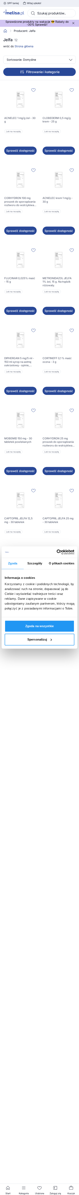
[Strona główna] (5, 31)
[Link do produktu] (20, 120)
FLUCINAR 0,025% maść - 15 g (19, 280)
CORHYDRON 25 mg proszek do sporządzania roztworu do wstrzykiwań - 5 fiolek (58, 442)
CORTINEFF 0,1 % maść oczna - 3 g (57, 360)
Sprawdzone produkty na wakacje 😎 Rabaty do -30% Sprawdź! (37, 23)
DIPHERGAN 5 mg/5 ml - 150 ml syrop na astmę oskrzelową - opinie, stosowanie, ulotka (19, 362)
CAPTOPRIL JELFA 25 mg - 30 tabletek (58, 520)
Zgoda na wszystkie (39, 626)
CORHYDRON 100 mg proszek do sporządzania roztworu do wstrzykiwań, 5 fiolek (20, 201)
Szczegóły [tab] (34, 563)
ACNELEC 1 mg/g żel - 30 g (19, 119)
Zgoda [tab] (12, 563)
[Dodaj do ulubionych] (33, 90)
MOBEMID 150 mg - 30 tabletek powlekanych (18, 440)
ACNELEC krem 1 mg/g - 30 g (58, 199)
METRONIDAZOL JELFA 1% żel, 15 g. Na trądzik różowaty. (57, 282)
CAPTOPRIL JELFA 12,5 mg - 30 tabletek (18, 520)
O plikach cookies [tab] (61, 563)
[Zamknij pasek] (73, 23)
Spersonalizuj (37, 639)
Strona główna (24, 46)
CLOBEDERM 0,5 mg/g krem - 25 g (57, 119)
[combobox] (51, 13)
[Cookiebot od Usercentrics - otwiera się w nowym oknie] (56, 552)
